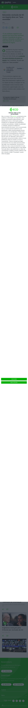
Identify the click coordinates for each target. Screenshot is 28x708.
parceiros (14, 116)
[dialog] (14, 354)
